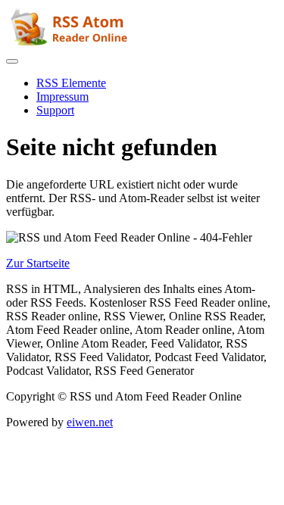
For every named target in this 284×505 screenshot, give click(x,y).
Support (55, 110)
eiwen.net (90, 422)
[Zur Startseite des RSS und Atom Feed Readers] (71, 43)
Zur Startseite (38, 263)
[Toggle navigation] (12, 61)
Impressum (62, 96)
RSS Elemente (71, 82)
